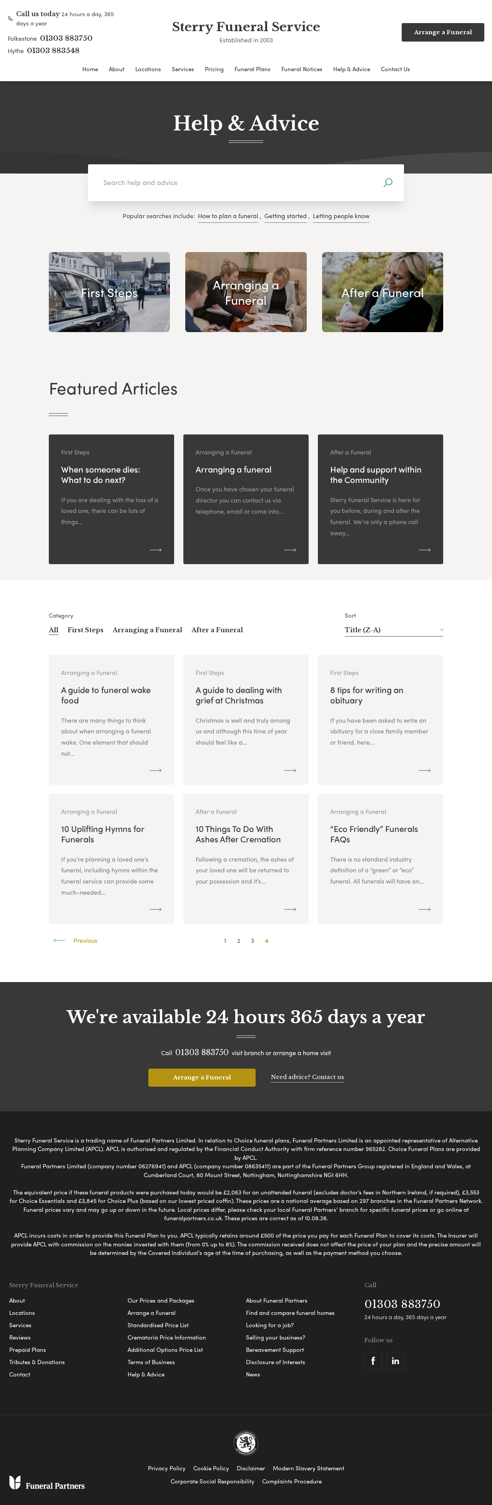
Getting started (285, 215)
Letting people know (341, 215)
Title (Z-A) (363, 630)
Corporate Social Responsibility (212, 1481)
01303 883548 (53, 51)
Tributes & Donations (37, 1362)
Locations (148, 69)
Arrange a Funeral (202, 1077)
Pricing (214, 69)
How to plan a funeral (228, 215)
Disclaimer (251, 1468)
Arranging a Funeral (147, 630)
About (117, 69)
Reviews (20, 1337)
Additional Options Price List (165, 1349)
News (253, 1374)
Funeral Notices (301, 69)
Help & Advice (351, 69)
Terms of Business (151, 1362)
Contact (19, 1374)
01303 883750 (66, 38)
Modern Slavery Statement (308, 1468)
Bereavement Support (275, 1349)
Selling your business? (275, 1337)
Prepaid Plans (27, 1349)
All (53, 630)
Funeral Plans (252, 69)
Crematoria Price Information (167, 1337)
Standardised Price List (158, 1325)
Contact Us (395, 69)
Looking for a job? (270, 1325)
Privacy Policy (167, 1468)
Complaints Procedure (292, 1481)
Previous (84, 940)
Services (183, 69)
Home (90, 69)
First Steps (85, 630)
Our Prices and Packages (161, 1300)
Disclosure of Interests (275, 1362)
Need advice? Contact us (307, 1077)
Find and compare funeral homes (290, 1312)
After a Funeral (217, 630)
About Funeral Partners (277, 1300)
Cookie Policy (211, 1468)
